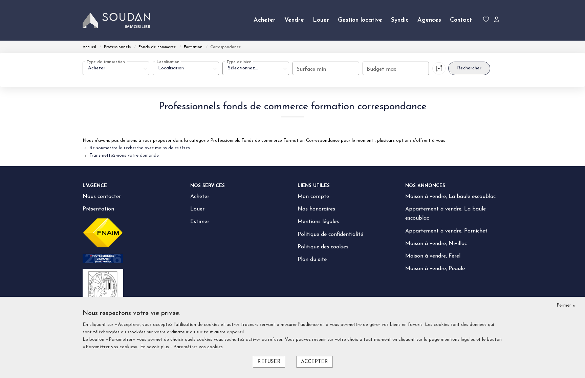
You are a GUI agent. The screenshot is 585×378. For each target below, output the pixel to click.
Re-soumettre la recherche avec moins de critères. (140, 148)
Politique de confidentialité (330, 234)
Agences (429, 20)
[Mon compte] (496, 20)
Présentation (98, 209)
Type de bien (239, 62)
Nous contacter (102, 196)
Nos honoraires (316, 209)
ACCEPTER (314, 361)
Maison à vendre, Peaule (435, 268)
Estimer (199, 221)
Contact (461, 20)
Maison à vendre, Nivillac (436, 243)
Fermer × (566, 305)
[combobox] (116, 68)
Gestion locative (360, 20)
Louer (321, 20)
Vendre (294, 20)
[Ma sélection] (486, 20)
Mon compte (313, 196)
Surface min (311, 69)
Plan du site (312, 259)
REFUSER (269, 361)
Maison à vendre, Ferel (432, 256)
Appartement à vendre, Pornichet (446, 231)
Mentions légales (318, 221)
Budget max (381, 69)
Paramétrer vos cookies (198, 347)
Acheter (265, 20)
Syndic (400, 20)
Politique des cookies (323, 247)
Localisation (168, 62)
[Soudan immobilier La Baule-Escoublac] (116, 20)
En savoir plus (155, 347)
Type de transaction (106, 62)
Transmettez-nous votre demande (124, 155)
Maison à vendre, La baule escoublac (450, 196)
